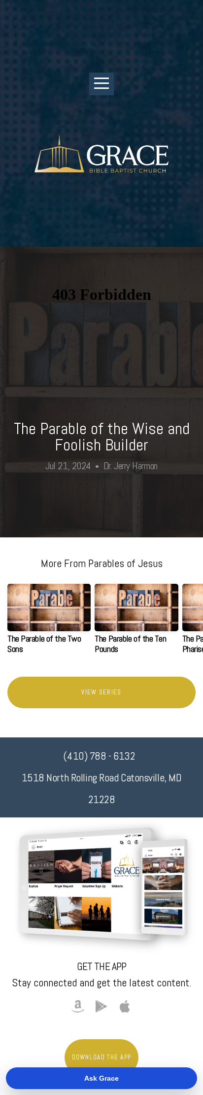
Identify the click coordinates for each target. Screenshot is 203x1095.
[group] (49, 622)
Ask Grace (101, 1078)
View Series (101, 692)
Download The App (102, 1057)
